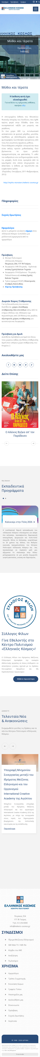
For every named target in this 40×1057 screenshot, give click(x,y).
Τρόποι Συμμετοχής (17, 979)
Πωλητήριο (13, 961)
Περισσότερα (9, 828)
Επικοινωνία (13, 1005)
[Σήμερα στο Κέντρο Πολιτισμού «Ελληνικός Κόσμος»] (34, 2)
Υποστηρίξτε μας (15, 994)
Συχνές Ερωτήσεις (11, 215)
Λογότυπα (12, 1021)
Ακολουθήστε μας (15, 1000)
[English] (36, 2)
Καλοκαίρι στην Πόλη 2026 (18, 522)
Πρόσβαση (14, 2)
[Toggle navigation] (35, 9)
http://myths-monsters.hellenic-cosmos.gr (20, 182)
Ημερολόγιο (8, 228)
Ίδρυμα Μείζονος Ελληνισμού (21, 940)
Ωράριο (23, 2)
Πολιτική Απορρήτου (10, 1050)
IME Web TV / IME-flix (17, 945)
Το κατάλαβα (20, 1054)
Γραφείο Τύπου (14, 989)
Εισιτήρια (5, 2)
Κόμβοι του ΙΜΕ (15, 950)
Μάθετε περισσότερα (25, 679)
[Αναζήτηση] (39, 2)
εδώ (23, 105)
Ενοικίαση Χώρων (15, 984)
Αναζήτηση (13, 955)
